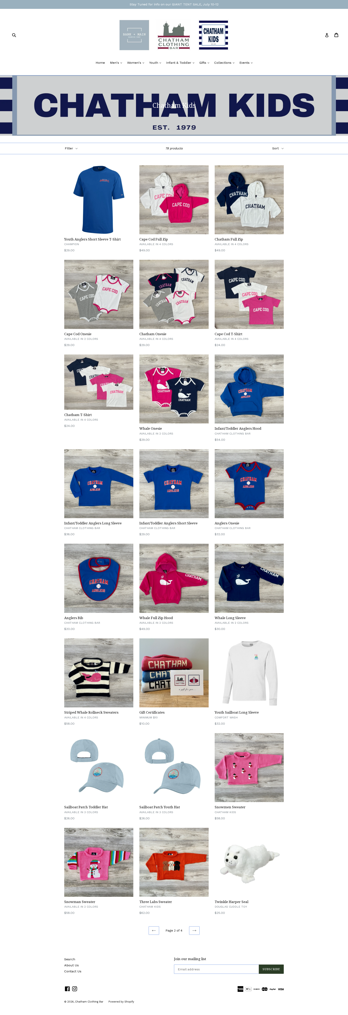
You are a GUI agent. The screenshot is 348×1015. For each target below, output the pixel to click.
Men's (117, 63)
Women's (136, 63)
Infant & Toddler (181, 63)
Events (247, 63)
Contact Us (72, 971)
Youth (156, 63)
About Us (71, 965)
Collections (225, 63)
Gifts (205, 63)
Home (100, 63)
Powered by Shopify (121, 1001)
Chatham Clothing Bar (89, 1001)
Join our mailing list (190, 959)
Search (69, 959)
